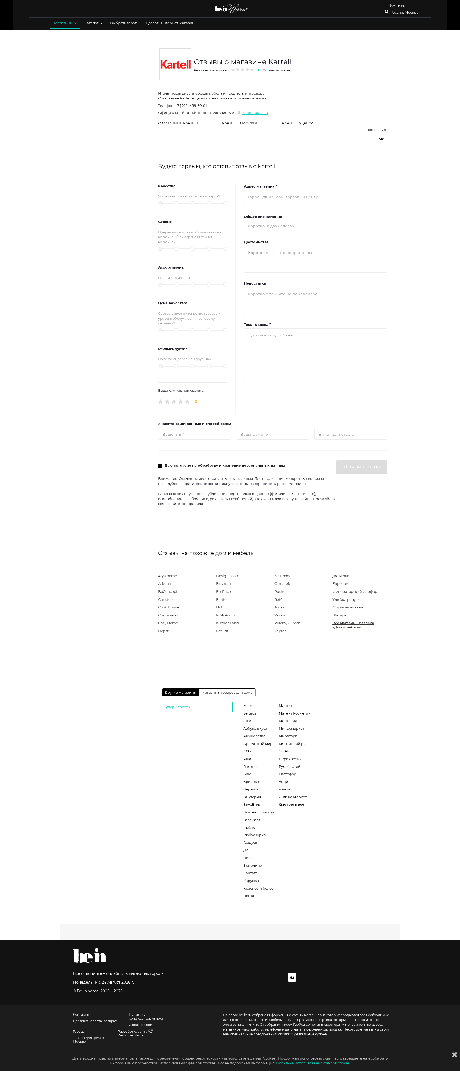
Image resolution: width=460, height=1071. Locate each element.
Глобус (249, 827)
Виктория (252, 797)
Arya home (167, 576)
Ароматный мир (258, 743)
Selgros (249, 713)
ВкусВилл (252, 804)
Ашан (248, 759)
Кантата (250, 873)
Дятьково (340, 576)
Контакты (81, 1014)
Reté (278, 599)
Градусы (250, 842)
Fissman (223, 583)
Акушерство (254, 736)
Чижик (285, 789)
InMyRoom (225, 615)
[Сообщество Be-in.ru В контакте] (292, 977)
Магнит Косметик (294, 713)
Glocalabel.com (141, 1025)
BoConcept (168, 591)
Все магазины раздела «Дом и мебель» (353, 625)
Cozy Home (168, 623)
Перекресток (291, 759)
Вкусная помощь (258, 812)
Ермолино (252, 865)
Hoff (219, 607)
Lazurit (222, 631)
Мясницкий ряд (293, 743)
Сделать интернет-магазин (170, 23)
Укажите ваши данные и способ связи (194, 423)
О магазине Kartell (178, 123)
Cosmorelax (168, 615)
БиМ (247, 774)
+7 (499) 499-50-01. (191, 105)
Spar (247, 721)
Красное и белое (258, 888)
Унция (284, 782)
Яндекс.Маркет (293, 797)
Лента (248, 896)
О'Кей (284, 751)
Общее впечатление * (264, 216)
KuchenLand (227, 623)
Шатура (339, 615)
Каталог (91, 23)
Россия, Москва (404, 12)
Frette (221, 599)
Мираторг (288, 736)
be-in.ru (397, 5)
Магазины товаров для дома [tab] (227, 692)
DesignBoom (227, 576)
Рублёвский (290, 766)
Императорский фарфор (354, 591)
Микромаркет (291, 728)
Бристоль (251, 782)
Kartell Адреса (298, 123)
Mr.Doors (282, 576)
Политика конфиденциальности (147, 1016)
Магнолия (288, 721)
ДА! (246, 850)
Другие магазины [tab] (180, 692)
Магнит (285, 705)
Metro (248, 705)
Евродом (340, 583)
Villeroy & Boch (287, 623)
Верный (250, 789)
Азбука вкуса (255, 728)
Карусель (251, 880)
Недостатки (255, 283)
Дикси (249, 857)
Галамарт (251, 820)
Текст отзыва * (257, 324)
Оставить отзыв (276, 70)
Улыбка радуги (346, 599)
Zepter (280, 631)
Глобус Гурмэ (254, 835)
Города (79, 1031)
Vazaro (280, 615)
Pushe (279, 591)
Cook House (168, 607)
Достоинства (256, 242)
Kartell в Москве (240, 123)
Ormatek (282, 583)
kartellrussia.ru (255, 113)
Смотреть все (291, 804)
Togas (279, 607)
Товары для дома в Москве (88, 1040)
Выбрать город (123, 23)
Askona (164, 583)
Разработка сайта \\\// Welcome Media (135, 1033)
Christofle (166, 599)
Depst (163, 631)
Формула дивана (347, 607)
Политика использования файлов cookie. (313, 1063)
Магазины (63, 23)
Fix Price (223, 591)
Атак (247, 751)
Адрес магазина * (260, 186)
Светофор (287, 774)
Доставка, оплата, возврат (95, 1021)
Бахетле (250, 766)
